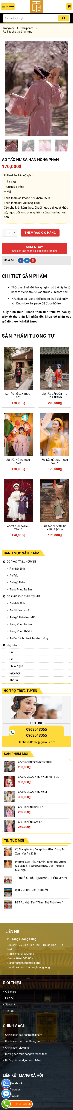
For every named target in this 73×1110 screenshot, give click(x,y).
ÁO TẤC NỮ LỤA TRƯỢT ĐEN (18, 395)
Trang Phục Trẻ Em (21, 589)
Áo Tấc (14, 575)
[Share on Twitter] (27, 260)
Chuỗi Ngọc (16, 666)
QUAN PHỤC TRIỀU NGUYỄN (31, 890)
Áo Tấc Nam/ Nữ (19, 610)
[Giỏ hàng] (69, 6)
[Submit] (63, 18)
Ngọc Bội (15, 673)
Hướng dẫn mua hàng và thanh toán (26, 1053)
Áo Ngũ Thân (17, 582)
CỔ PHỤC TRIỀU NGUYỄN (21, 561)
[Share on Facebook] (21, 260)
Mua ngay (13, 382)
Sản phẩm (27, 28)
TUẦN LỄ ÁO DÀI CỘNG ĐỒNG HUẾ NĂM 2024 (41, 878)
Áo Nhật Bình (17, 568)
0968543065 (36, 729)
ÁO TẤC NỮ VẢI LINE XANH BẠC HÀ (54, 528)
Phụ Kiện (12, 645)
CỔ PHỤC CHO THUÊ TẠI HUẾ (23, 596)
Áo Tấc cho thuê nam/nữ (17, 31)
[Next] (62, 88)
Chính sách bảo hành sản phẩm (23, 1034)
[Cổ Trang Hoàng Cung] (36, 6)
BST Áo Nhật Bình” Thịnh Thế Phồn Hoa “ (39, 902)
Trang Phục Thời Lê (21, 631)
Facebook (16, 1083)
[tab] (36, 276)
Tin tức (9, 1010)
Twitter (14, 1095)
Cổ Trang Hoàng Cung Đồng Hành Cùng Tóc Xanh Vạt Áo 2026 (40, 851)
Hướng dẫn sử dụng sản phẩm (23, 1060)
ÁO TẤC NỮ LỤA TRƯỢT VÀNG (55, 461)
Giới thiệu (10, 991)
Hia (11, 659)
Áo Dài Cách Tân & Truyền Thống (29, 638)
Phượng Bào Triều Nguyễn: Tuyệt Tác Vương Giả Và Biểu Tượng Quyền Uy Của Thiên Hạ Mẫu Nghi (40, 866)
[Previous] (10, 88)
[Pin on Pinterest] (33, 260)
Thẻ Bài (14, 679)
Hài (11, 652)
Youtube (15, 1089)
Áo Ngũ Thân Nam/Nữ (23, 617)
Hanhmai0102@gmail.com (36, 742)
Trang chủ (9, 28)
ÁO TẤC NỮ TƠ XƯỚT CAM (18, 461)
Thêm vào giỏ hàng (40, 232)
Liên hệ (9, 997)
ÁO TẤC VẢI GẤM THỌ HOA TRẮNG (54, 395)
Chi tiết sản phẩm (24, 276)
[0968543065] (6, 1104)
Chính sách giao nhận (17, 1047)
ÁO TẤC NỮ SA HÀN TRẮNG (18, 528)
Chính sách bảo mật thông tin (22, 1041)
